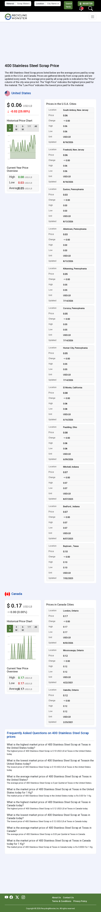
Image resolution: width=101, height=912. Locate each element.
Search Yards (69, 5)
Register (87, 3)
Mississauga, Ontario (73, 650)
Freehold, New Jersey (73, 149)
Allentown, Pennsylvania (74, 229)
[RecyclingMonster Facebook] (11, 897)
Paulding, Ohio (70, 427)
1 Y (29, 126)
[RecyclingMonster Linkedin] (22, 897)
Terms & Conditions (61, 901)
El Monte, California (72, 387)
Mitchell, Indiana (71, 467)
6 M (23, 128)
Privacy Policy (80, 901)
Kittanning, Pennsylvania (75, 268)
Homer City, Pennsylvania (75, 348)
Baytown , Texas (71, 546)
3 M (16, 128)
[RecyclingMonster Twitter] (17, 897)
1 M (10, 128)
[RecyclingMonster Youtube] (7, 897)
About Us (56, 897)
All (36, 126)
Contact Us (68, 897)
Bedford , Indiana (71, 506)
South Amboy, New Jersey (75, 110)
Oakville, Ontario (71, 690)
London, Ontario (71, 611)
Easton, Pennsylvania (73, 189)
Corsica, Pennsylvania (74, 308)
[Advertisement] (50, 41)
